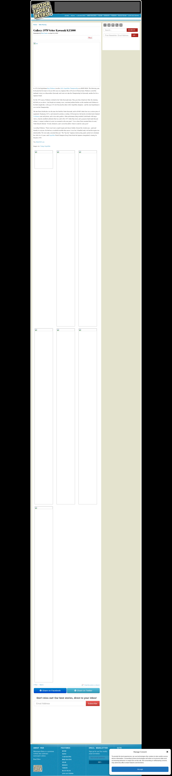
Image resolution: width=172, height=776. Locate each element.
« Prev (35, 685)
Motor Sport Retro (43, 8)
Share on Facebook (51, 690)
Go (135, 35)
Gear (100, 15)
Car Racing (81, 15)
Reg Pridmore (51, 88)
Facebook (105, 25)
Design (106, 15)
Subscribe (92, 703)
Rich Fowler (44, 33)
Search (132, 30)
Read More (37, 759)
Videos (113, 15)
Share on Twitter (84, 690)
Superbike (52, 135)
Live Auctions (133, 15)
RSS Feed (116, 25)
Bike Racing (91, 15)
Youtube (109, 25)
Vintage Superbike (45, 146)
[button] (167, 752)
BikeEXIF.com (40, 142)
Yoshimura (36, 116)
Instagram (113, 25)
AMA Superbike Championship (69, 88)
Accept (140, 769)
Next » (42, 685)
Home (67, 15)
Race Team (122, 15)
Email (120, 25)
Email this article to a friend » (92, 685)
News (73, 15)
